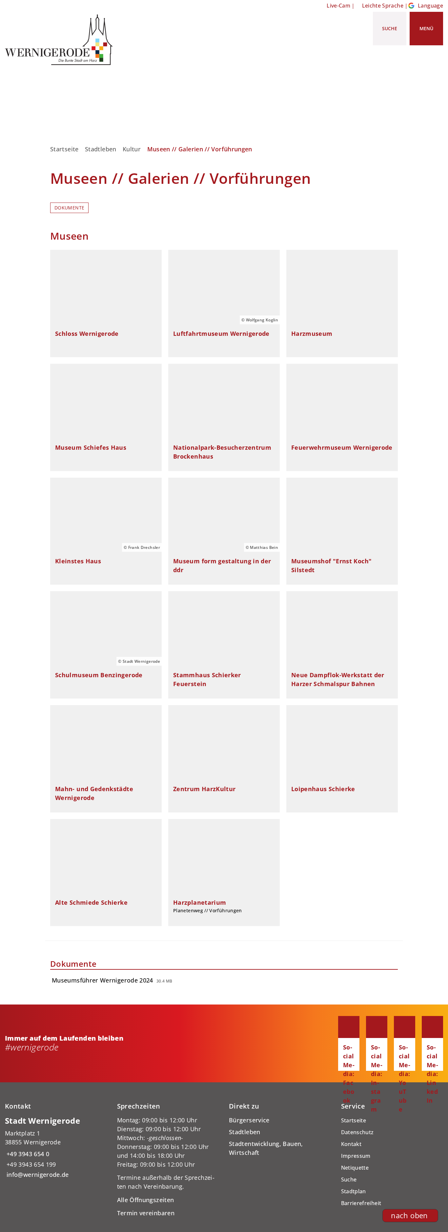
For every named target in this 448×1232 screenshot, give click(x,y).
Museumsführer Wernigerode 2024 (102, 980)
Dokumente (69, 208)
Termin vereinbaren (145, 1213)
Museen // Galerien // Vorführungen (199, 149)
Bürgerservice (249, 1120)
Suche (349, 1179)
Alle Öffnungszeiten (145, 1200)
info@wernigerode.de (37, 1174)
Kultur (132, 149)
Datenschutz (357, 1132)
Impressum (356, 1155)
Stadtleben (100, 149)
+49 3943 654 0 (27, 1154)
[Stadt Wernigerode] (56, 1147)
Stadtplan (353, 1191)
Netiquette (355, 1167)
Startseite (64, 149)
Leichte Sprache (382, 5)
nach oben (409, 1215)
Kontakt (351, 1144)
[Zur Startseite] (61, 39)
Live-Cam (338, 5)
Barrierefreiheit (361, 1203)
